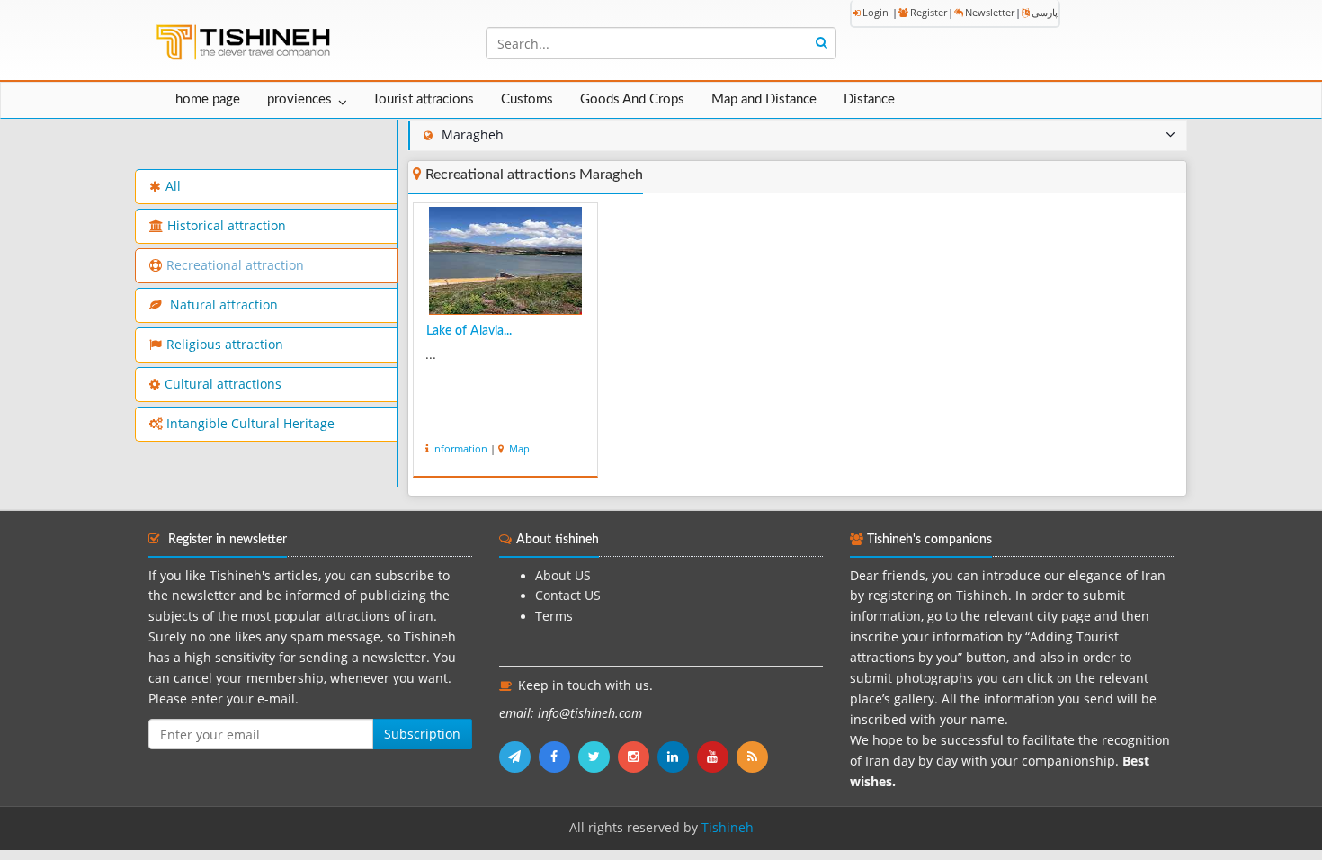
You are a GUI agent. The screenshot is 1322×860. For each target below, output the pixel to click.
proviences (299, 99)
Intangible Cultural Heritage (250, 424)
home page (207, 99)
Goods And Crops (632, 99)
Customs (527, 99)
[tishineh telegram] (519, 756)
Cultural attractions (223, 384)
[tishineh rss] (755, 756)
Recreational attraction (235, 265)
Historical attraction (226, 226)
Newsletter (989, 12)
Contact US (568, 595)
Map (518, 448)
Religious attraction (224, 344)
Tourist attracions (423, 99)
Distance (869, 99)
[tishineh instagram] (637, 756)
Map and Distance (764, 99)
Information (459, 448)
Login (875, 12)
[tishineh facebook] (558, 756)
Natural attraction (222, 305)
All (173, 186)
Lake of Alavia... (469, 331)
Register (928, 12)
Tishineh (727, 828)
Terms (554, 616)
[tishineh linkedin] (677, 756)
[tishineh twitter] (598, 756)
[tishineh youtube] (717, 756)
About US (563, 576)
